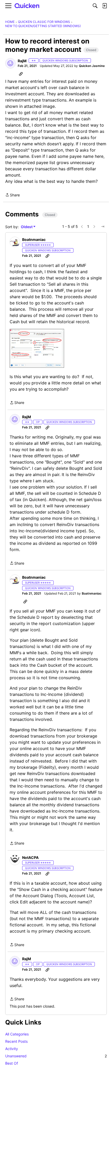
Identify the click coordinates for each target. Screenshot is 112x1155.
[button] (10, 63)
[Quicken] (27, 6)
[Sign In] (104, 5)
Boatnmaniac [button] (34, 239)
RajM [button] (22, 61)
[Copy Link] (21, 73)
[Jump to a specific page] (102, 226)
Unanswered (56, 1056)
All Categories (17, 1034)
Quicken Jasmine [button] (92, 66)
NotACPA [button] (30, 857)
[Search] (95, 5)
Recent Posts (16, 1041)
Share (12, 195)
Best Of (11, 1063)
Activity (11, 1048)
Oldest (27, 226)
